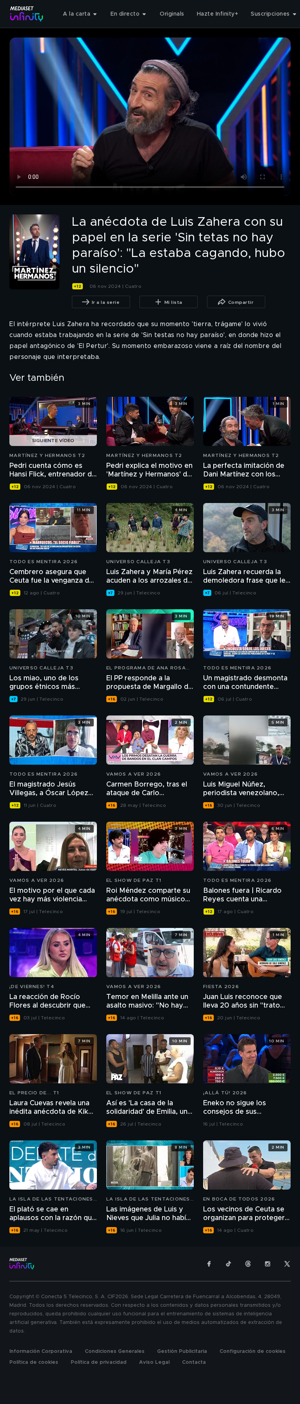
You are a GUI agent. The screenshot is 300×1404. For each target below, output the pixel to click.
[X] (287, 1263)
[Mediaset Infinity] (26, 14)
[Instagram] (267, 1263)
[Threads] (248, 1263)
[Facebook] (208, 1263)
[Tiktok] (228, 1263)
